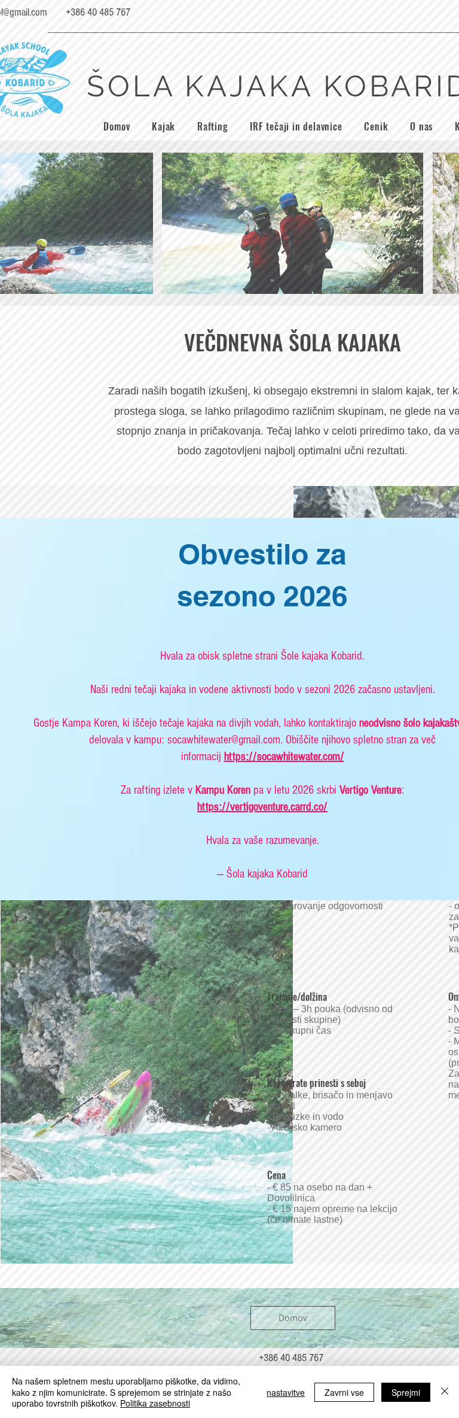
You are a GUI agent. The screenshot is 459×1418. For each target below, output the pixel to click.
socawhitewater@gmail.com (223, 739)
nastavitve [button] (286, 1392)
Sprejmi (405, 1392)
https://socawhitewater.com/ (284, 756)
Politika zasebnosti (155, 1403)
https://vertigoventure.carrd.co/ (262, 806)
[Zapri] (444, 1392)
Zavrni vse (344, 1392)
